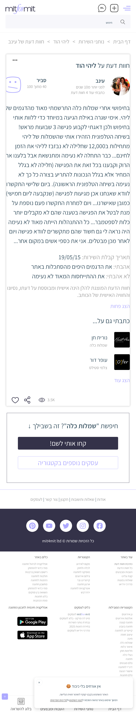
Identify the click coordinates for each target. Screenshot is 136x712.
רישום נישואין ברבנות (36, 572)
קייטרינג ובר (83, 580)
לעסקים (36, 499)
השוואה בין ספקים (38, 592)
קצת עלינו (127, 576)
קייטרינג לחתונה (123, 630)
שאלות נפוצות (124, 580)
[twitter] (67, 531)
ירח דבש (85, 592)
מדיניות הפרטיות (58, 700)
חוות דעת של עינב (26, 41)
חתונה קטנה (125, 622)
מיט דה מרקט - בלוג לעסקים (75, 618)
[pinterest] (34, 531)
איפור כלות (126, 647)
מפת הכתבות (40, 600)
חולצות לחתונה (39, 576)
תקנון (64, 499)
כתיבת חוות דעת (123, 564)
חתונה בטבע (125, 626)
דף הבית (121, 41)
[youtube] (50, 531)
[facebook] (101, 531)
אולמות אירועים (124, 618)
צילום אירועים (82, 576)
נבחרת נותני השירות (79, 622)
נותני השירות (90, 41)
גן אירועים (127, 614)
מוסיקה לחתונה (81, 572)
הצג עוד (122, 380)
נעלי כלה (127, 655)
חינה (130, 638)
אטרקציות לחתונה (80, 588)
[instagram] (84, 531)
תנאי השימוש (76, 700)
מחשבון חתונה (39, 584)
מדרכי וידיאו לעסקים (78, 630)
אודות (101, 499)
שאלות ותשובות (82, 499)
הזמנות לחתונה (39, 580)
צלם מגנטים (126, 663)
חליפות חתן (126, 651)
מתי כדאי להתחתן (37, 568)
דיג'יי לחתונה (125, 667)
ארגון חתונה (83, 584)
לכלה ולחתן (83, 568)
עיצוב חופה (126, 634)
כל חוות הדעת (124, 568)
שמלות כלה (126, 643)
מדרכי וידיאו (125, 584)
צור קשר (51, 499)
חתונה (129, 659)
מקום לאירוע (83, 564)
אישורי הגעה (125, 671)
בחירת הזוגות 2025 (79, 626)
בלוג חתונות (41, 596)
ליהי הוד (60, 41)
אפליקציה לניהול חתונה (34, 564)
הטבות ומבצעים (124, 572)
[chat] (102, 8)
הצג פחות (120, 306)
